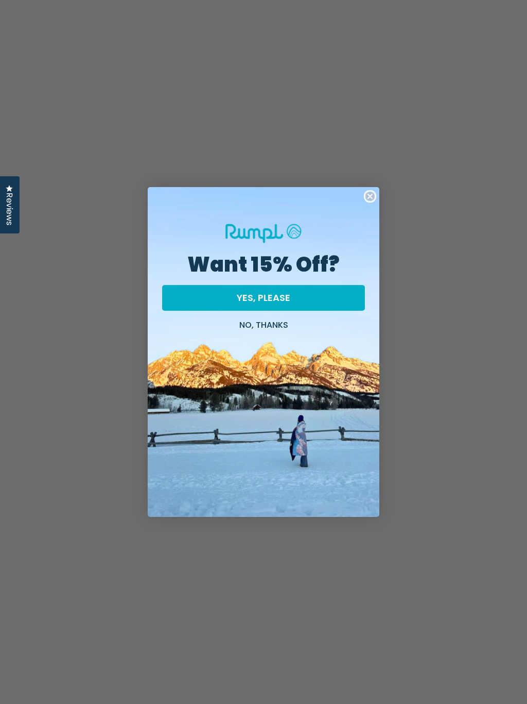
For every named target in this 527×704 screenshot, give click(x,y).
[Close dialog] (370, 196)
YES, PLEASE (263, 297)
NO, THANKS (263, 323)
